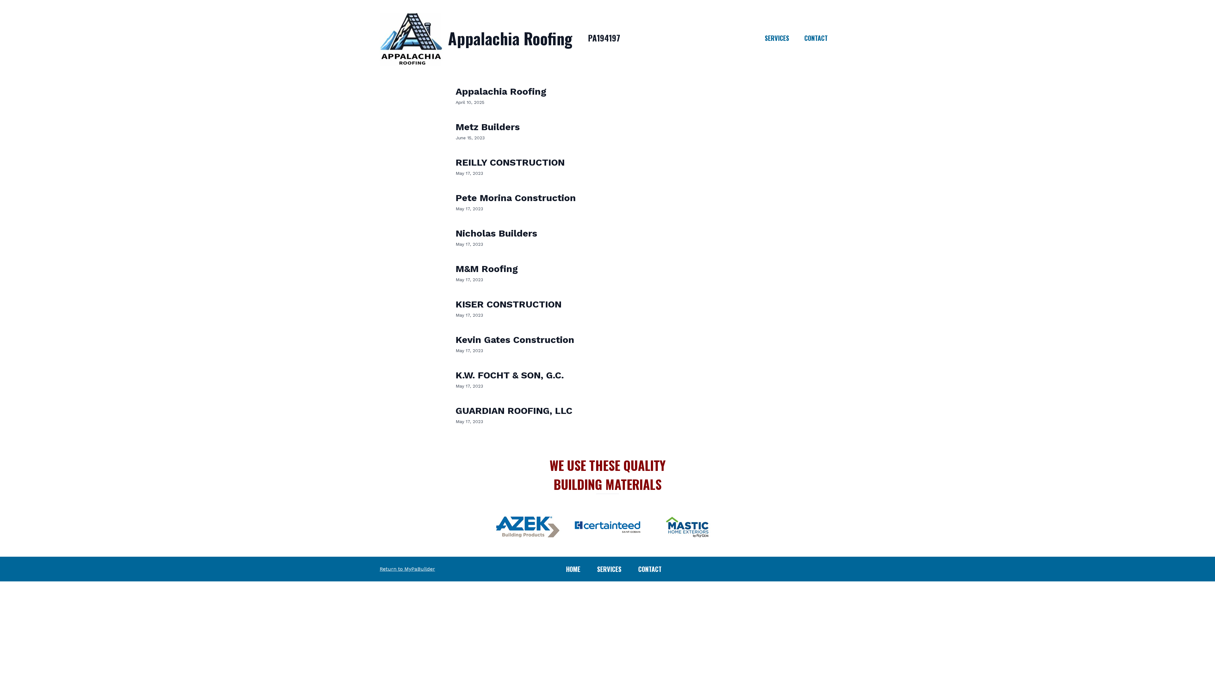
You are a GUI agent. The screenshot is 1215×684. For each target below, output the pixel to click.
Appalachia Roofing (501, 91)
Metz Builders (488, 126)
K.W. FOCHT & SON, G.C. (510, 375)
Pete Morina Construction (516, 197)
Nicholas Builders (496, 233)
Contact (816, 38)
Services (777, 38)
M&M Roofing (487, 268)
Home (573, 569)
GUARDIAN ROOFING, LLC (514, 410)
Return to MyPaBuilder (407, 569)
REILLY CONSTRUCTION (510, 162)
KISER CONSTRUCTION (509, 304)
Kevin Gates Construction (515, 339)
